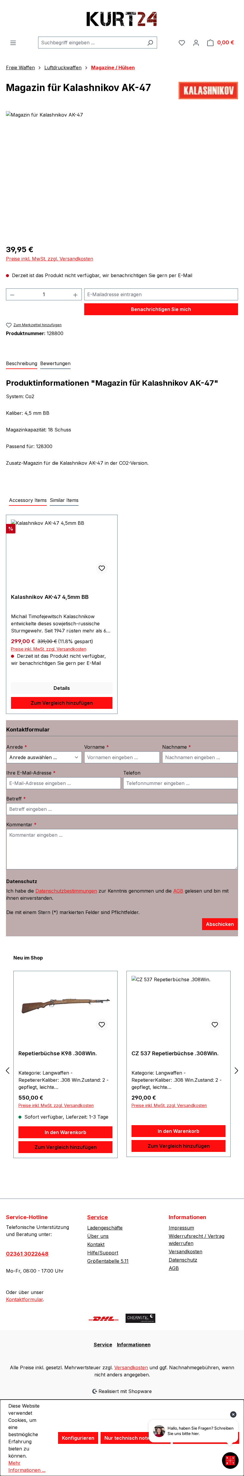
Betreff (16, 799)
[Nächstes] (236, 1070)
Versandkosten (185, 1251)
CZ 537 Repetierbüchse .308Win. (175, 1053)
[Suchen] (150, 42)
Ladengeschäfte (105, 1228)
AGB (178, 891)
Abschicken (220, 924)
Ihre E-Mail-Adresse (31, 773)
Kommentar (21, 824)
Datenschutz (183, 1260)
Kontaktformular (24, 1299)
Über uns (98, 1236)
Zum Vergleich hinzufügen (62, 703)
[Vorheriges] (7, 1070)
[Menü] (13, 42)
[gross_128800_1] (122, 175)
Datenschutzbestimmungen (66, 891)
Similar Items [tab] (64, 500)
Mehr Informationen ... (27, 1466)
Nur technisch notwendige (135, 1438)
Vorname (96, 747)
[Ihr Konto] (196, 42)
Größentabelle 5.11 (108, 1261)
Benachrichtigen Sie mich (161, 309)
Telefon (131, 773)
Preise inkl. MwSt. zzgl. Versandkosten (49, 259)
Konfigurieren (78, 1438)
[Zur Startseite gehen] (122, 18)
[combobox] (90, 42)
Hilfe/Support (102, 1253)
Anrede (16, 747)
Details (62, 688)
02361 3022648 (27, 1254)
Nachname (176, 747)
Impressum (181, 1228)
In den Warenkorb (65, 1132)
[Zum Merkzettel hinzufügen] (102, 568)
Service (97, 1217)
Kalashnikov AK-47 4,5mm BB (50, 597)
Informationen (134, 1345)
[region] (122, 175)
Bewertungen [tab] (55, 363)
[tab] (21, 363)
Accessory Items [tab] (28, 500)
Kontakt (95, 1244)
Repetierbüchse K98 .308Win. (57, 1053)
